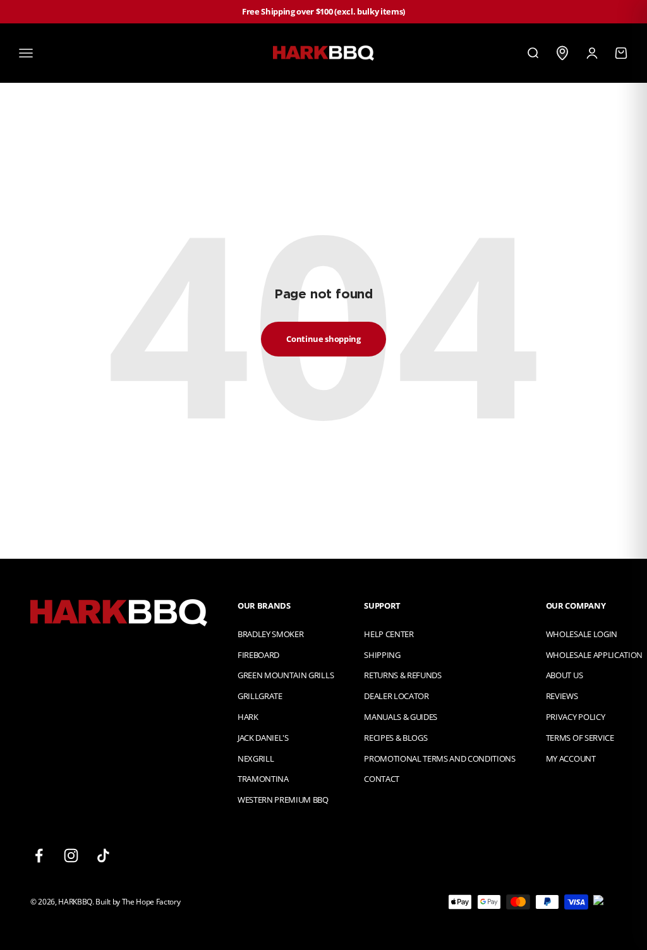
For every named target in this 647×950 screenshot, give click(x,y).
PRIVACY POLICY (575, 716)
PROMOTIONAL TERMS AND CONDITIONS (440, 758)
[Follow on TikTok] (103, 855)
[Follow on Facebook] (38, 855)
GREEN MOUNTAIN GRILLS (286, 675)
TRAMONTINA (263, 778)
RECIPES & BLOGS (395, 737)
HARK (248, 716)
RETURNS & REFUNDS (402, 675)
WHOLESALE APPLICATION (594, 655)
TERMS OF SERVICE (580, 737)
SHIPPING (382, 655)
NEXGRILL (256, 758)
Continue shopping (323, 338)
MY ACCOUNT (571, 758)
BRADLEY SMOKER (270, 634)
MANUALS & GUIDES (400, 716)
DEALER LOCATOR (396, 696)
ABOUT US (564, 675)
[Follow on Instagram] (71, 855)
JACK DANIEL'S (263, 737)
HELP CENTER (388, 634)
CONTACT (381, 778)
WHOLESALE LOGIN (581, 634)
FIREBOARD (258, 655)
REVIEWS (562, 696)
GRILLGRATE (260, 696)
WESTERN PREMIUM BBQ (283, 799)
